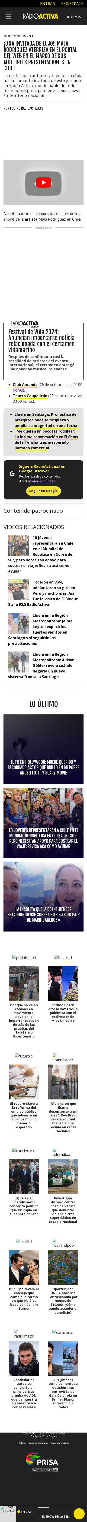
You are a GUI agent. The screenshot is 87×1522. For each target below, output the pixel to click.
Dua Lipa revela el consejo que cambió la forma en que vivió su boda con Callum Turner (24, 1299)
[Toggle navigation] (8, 16)
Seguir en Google (43, 490)
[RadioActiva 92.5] (41, 16)
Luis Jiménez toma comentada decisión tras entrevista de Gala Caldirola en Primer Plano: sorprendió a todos (63, 1393)
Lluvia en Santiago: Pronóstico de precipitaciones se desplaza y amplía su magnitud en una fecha (46, 420)
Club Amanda (25, 384)
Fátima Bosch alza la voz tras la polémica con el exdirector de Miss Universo (63, 1013)
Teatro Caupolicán (30, 395)
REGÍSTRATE (71, 3)
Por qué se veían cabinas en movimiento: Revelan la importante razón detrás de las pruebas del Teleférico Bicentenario (24, 1020)
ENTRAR (47, 3)
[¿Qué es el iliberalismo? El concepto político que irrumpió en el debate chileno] (24, 1176)
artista (31, 219)
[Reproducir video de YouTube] (43, 182)
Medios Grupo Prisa (43, 1470)
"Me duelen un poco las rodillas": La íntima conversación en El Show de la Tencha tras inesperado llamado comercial (46, 439)
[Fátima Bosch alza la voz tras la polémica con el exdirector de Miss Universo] (63, 983)
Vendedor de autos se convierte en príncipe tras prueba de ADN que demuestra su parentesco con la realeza (24, 1393)
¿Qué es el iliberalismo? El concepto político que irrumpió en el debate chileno (24, 1206)
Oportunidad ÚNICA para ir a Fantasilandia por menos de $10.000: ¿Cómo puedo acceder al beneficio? (62, 1301)
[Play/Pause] (79, 1513)
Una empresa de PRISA (43, 1458)
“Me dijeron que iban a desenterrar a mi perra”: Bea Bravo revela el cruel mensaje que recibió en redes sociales (62, 1117)
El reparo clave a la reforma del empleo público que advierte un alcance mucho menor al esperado (24, 1115)
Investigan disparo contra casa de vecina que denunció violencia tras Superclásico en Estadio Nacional (63, 1210)
